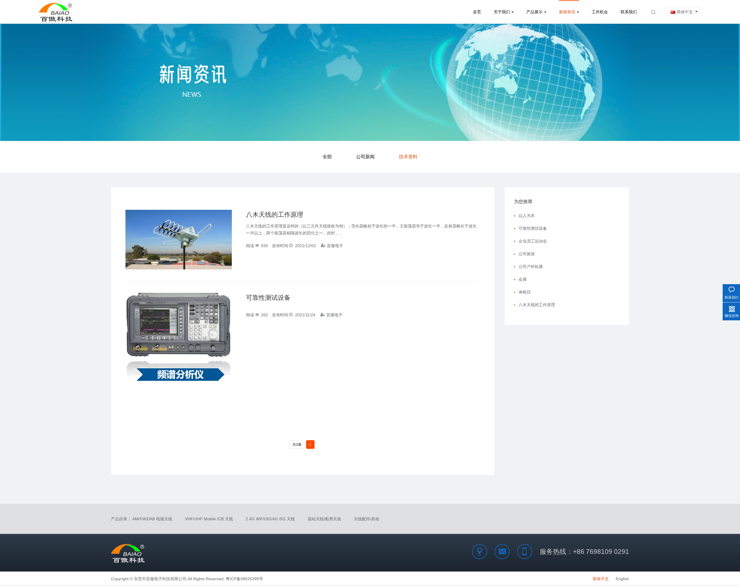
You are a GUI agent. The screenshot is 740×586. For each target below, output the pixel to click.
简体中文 (685, 12)
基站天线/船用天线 (324, 519)
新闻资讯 (567, 12)
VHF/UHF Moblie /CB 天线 (209, 519)
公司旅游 (527, 253)
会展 (523, 279)
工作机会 (600, 12)
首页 (477, 12)
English (622, 578)
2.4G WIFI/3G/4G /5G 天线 (270, 519)
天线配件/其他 (366, 519)
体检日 (525, 292)
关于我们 (502, 12)
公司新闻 (365, 156)
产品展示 (534, 12)
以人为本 (527, 215)
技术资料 (408, 156)
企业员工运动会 (533, 241)
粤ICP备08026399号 (244, 578)
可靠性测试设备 (268, 297)
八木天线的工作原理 (274, 214)
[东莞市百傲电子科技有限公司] (56, 11)
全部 (327, 156)
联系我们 (629, 12)
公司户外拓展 (531, 266)
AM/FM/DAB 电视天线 (152, 519)
